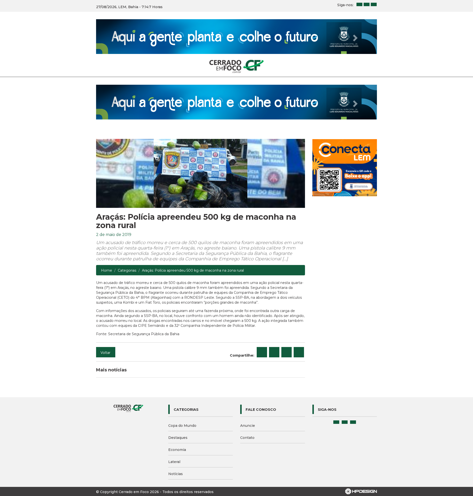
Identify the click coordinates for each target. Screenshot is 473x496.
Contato (247, 437)
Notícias (175, 474)
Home (106, 270)
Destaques (177, 437)
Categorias (127, 270)
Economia (177, 449)
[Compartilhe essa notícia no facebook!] (262, 352)
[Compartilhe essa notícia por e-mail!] (286, 352)
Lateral (174, 462)
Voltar (105, 352)
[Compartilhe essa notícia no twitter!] (274, 352)
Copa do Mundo (182, 425)
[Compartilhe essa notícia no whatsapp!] (299, 352)
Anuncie (247, 425)
